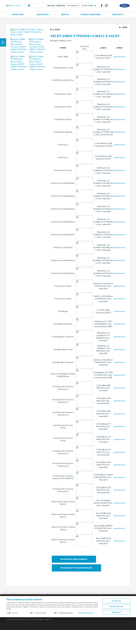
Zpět (125, 27)
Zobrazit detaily (86, 613)
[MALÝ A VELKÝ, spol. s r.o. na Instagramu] (107, 5)
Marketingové (66, 613)
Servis (65, 14)
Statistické (40, 613)
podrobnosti (119, 56)
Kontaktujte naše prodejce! (73, 559)
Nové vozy (18, 14)
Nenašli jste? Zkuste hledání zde (76, 567)
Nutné (15, 613)
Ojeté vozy (42, 14)
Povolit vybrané (116, 606)
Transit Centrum (90, 14)
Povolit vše (116, 601)
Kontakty (118, 14)
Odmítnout (116, 612)
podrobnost (119, 94)
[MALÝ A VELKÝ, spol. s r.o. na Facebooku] (102, 5)
